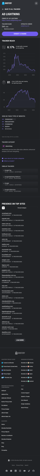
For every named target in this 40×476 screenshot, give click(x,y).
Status (3, 424)
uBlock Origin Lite (5, 416)
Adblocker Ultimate (6, 398)
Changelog (4, 450)
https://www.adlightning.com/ (12, 20)
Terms (13, 465)
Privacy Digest (7, 374)
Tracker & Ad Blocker (8, 362)
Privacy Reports (5, 431)
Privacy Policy (19, 465)
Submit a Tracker (25, 396)
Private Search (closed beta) (10, 366)
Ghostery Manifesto (6, 428)
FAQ (22, 389)
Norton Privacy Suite (6, 401)
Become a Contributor (6, 435)
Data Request (24, 400)
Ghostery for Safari (26, 370)
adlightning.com (25, 26)
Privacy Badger (5, 409)
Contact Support (25, 393)
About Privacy (24, 407)
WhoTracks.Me (7, 370)
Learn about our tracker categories (14, 158)
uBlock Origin (4, 412)
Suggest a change (20, 34)
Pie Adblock (4, 405)
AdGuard (3, 390)
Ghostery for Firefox (27, 366)
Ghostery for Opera (26, 374)
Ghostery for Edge (26, 377)
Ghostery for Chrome (27, 362)
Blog (2, 446)
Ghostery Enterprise (6, 439)
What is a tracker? (9, 161)
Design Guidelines (25, 404)
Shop (2, 443)
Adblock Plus (4, 394)
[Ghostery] (7, 3)
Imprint (26, 465)
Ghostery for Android (27, 381)
